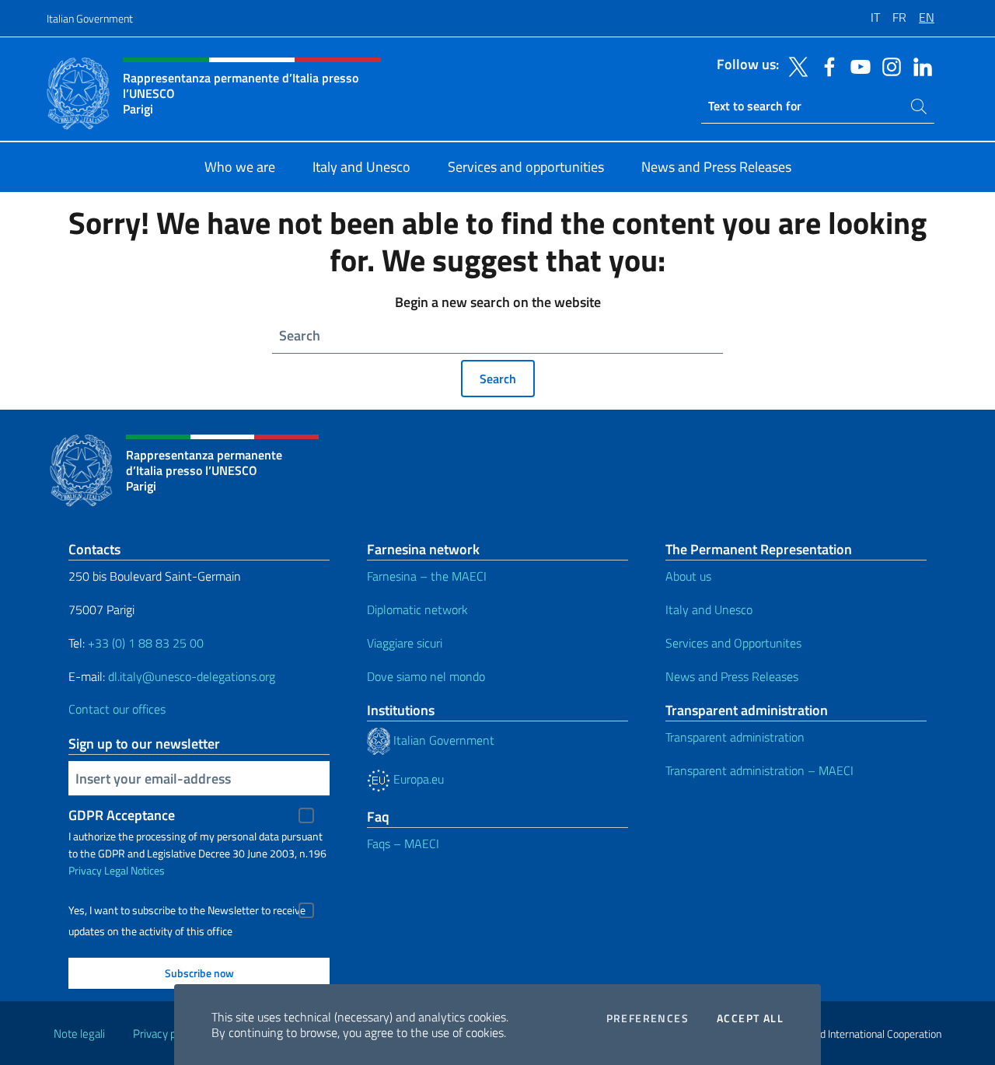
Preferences (647, 1018)
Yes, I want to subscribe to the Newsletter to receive (186, 910)
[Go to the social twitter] (794, 65)
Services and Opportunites (733, 643)
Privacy (85, 870)
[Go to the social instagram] (887, 65)
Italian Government (90, 18)
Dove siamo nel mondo (426, 676)
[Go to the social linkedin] (918, 65)
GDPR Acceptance (121, 815)
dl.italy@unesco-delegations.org (191, 676)
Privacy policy (165, 1033)
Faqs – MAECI (403, 843)
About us (688, 576)
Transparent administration (735, 737)
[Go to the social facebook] (825, 65)
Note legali (79, 1033)
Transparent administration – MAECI (759, 770)
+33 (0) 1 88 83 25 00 (144, 643)
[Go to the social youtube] (856, 65)
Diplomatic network (417, 609)
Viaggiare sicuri (404, 643)
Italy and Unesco (708, 609)
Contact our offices (117, 709)
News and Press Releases (731, 676)
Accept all (750, 1018)
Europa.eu (417, 779)
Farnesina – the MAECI (427, 576)
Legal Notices (134, 870)
